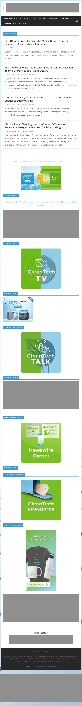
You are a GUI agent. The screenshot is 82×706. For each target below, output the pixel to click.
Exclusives (65, 19)
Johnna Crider (15, 48)
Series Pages (9, 23)
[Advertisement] (42, 7)
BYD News (42, 19)
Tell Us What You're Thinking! (25, 74)
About (21, 23)
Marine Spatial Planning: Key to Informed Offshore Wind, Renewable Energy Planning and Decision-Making (37, 125)
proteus (14, 74)
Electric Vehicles (26, 19)
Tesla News (53, 19)
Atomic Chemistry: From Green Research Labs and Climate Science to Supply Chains (38, 99)
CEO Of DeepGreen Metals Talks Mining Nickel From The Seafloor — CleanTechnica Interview (36, 42)
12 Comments (24, 48)
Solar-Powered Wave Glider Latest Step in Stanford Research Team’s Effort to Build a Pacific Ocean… (39, 69)
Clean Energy (9, 19)
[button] (16, 18)
